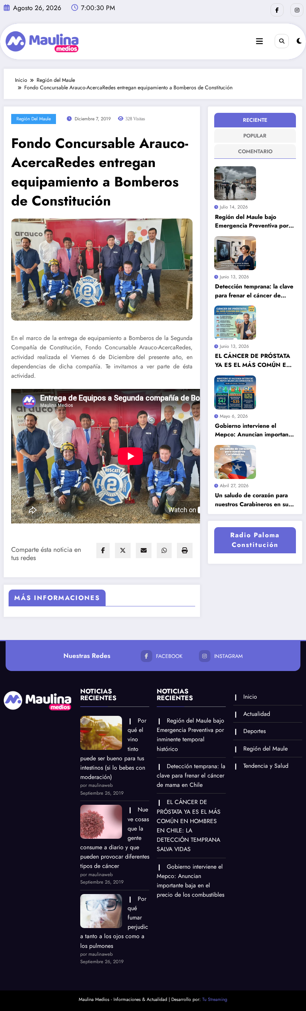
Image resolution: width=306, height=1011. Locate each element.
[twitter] (123, 550)
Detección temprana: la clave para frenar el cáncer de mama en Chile (254, 291)
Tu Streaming (214, 999)
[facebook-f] (277, 9)
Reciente (255, 120)
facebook (169, 656)
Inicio (250, 696)
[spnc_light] (299, 41)
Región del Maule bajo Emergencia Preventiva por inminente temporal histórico (253, 221)
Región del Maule (33, 118)
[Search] (282, 41)
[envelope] (144, 550)
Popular (254, 135)
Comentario (255, 151)
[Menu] (259, 41)
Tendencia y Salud (265, 765)
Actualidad (256, 713)
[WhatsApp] (164, 550)
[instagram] (296, 9)
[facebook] (103, 550)
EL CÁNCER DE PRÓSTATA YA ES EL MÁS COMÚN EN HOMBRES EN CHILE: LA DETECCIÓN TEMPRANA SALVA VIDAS (253, 360)
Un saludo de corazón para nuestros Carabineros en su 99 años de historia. (251, 499)
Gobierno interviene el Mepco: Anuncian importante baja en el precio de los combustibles (254, 430)
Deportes (254, 731)
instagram (228, 656)
